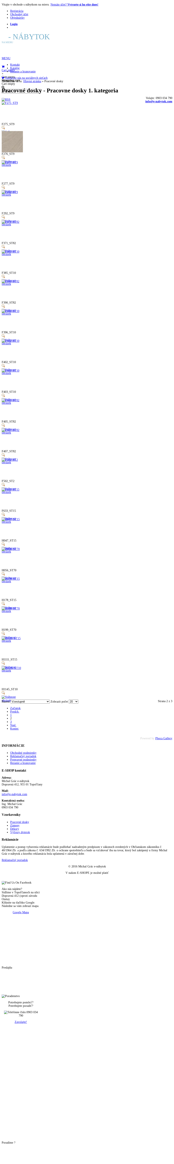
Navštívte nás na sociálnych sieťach (26, 77)
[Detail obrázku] (3, 128)
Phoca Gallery (163, 738)
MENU (6, 58)
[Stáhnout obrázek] (12, 165)
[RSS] (6, 99)
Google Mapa (21, 912)
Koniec (14, 728)
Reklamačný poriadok (15, 860)
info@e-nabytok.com (158, 101)
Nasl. (13, 725)
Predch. (14, 711)
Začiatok (15, 708)
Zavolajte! (21, 1022)
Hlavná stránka (32, 81)
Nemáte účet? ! (74, 4)
